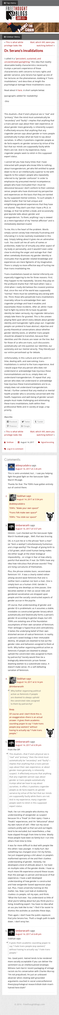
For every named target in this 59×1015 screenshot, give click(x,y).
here (20, 90)
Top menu (11, 3)
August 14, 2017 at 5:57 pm (28, 528)
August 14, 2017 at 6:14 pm (30, 682)
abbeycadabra (23, 465)
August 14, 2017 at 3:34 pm (30, 499)
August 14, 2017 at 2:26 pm (28, 468)
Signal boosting (47, 442)
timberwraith (22, 525)
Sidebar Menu (13, 36)
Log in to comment (15, 449)
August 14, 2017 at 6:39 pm (28, 745)
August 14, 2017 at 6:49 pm (28, 934)
